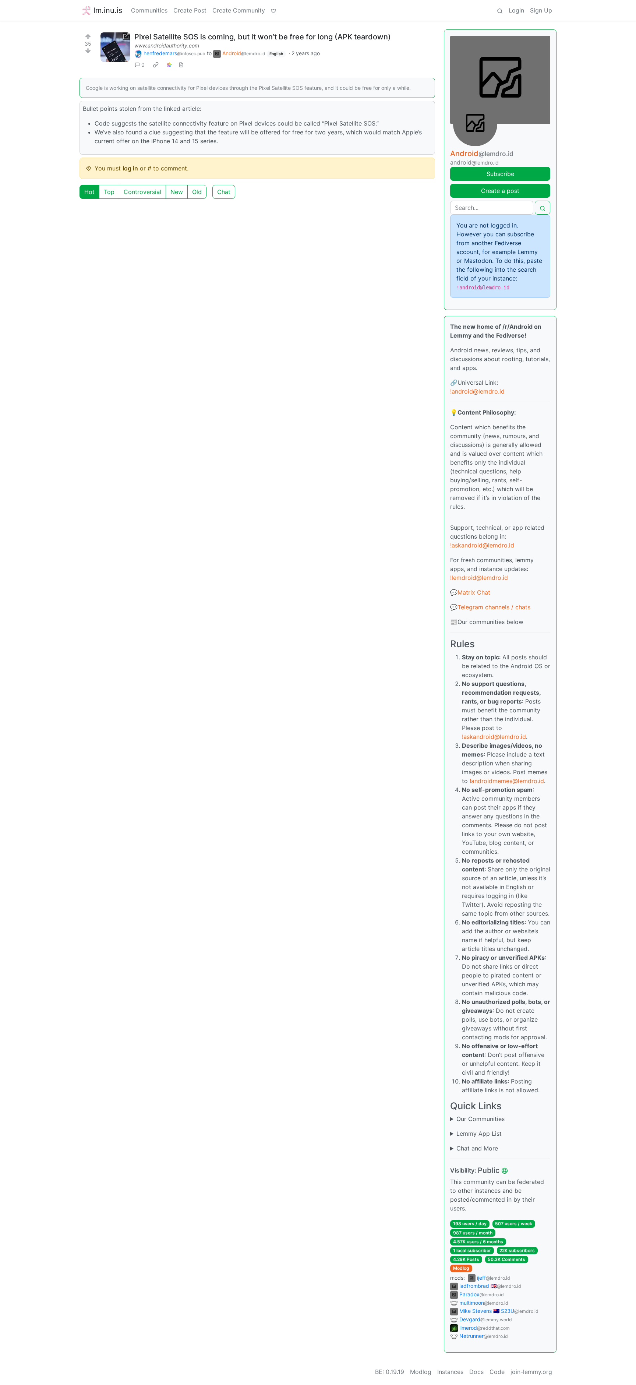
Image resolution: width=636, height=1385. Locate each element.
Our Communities (480, 1119)
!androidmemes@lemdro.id (507, 781)
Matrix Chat (473, 592)
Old (197, 191)
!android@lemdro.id (477, 391)
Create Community (238, 10)
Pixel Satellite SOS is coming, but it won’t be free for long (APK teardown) (262, 36)
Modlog (461, 1268)
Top (109, 191)
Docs (476, 1371)
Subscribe (500, 173)
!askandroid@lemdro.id (482, 545)
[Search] (500, 10)
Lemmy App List (479, 1133)
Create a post (500, 190)
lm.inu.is (107, 10)
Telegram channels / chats (493, 607)
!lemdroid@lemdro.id (479, 577)
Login (516, 10)
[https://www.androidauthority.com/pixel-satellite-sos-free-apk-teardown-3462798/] (115, 47)
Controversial (142, 191)
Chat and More (477, 1148)
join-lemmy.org (531, 1371)
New (176, 191)
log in (130, 168)
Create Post (189, 10)
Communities (149, 10)
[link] (155, 65)
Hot (89, 191)
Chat (223, 191)
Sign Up (541, 10)
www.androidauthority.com (166, 45)
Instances (450, 1371)
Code (497, 1371)
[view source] (181, 64)
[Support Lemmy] (273, 10)
